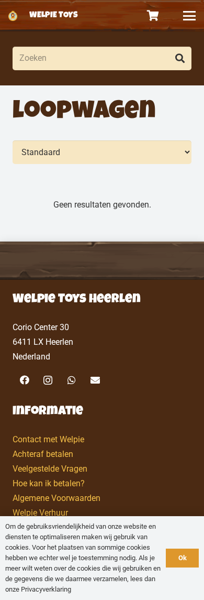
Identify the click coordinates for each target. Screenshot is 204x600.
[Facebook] (24, 380)
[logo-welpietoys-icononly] (12, 15)
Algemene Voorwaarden (56, 498)
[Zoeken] (179, 58)
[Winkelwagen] (153, 15)
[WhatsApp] (71, 380)
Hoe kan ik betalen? (49, 483)
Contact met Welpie (48, 439)
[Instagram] (48, 380)
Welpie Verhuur (40, 513)
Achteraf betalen (43, 454)
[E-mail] (95, 380)
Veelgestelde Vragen (50, 469)
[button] (189, 15)
